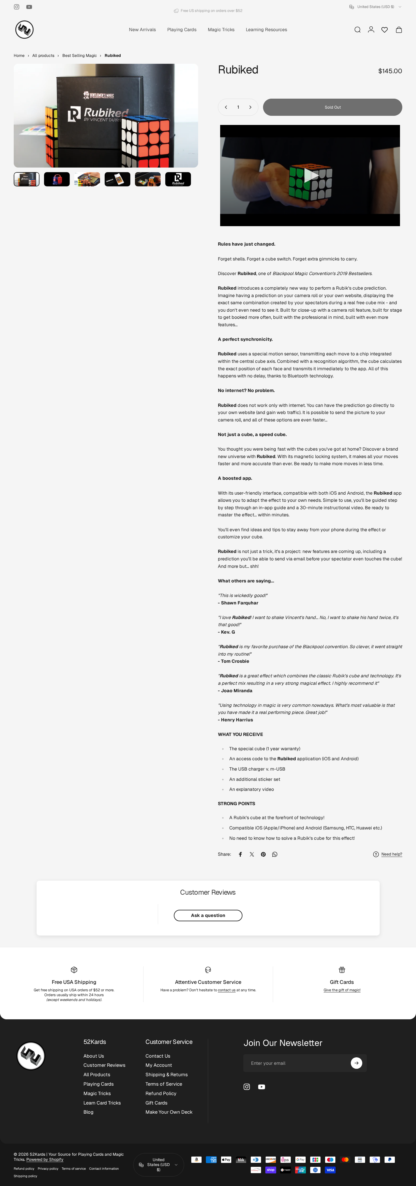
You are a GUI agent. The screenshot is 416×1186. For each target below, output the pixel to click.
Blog (88, 1112)
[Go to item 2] (57, 179)
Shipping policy (25, 1176)
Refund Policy (161, 1094)
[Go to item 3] (87, 179)
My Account (159, 1065)
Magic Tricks (97, 1094)
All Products (96, 1075)
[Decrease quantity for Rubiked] (224, 107)
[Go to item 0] (26, 179)
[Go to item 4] (117, 179)
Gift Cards (342, 982)
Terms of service (74, 1169)
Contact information (104, 1169)
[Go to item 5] (148, 179)
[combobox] (375, 7)
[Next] (183, 126)
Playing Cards (98, 1084)
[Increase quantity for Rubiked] (251, 107)
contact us (227, 990)
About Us (93, 1056)
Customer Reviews (104, 1065)
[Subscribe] (356, 1063)
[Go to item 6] (178, 179)
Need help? (391, 854)
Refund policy (24, 1169)
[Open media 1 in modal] (106, 116)
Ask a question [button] (208, 915)
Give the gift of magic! (342, 990)
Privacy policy (48, 1169)
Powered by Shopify (44, 1159)
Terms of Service (164, 1084)
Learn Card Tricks (102, 1103)
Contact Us (158, 1056)
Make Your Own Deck (169, 1112)
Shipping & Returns (167, 1075)
